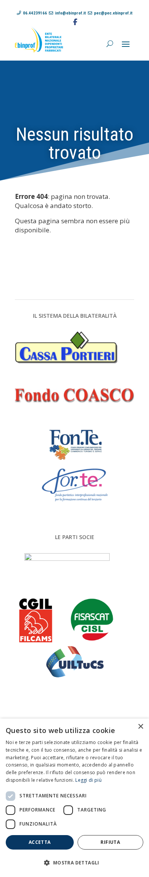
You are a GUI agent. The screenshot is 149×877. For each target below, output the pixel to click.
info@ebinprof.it (70, 13)
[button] (74, 863)
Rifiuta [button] (110, 842)
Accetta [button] (40, 842)
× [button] (140, 727)
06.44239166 (35, 13)
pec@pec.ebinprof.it (113, 13)
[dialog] (74, 798)
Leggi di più (88, 780)
